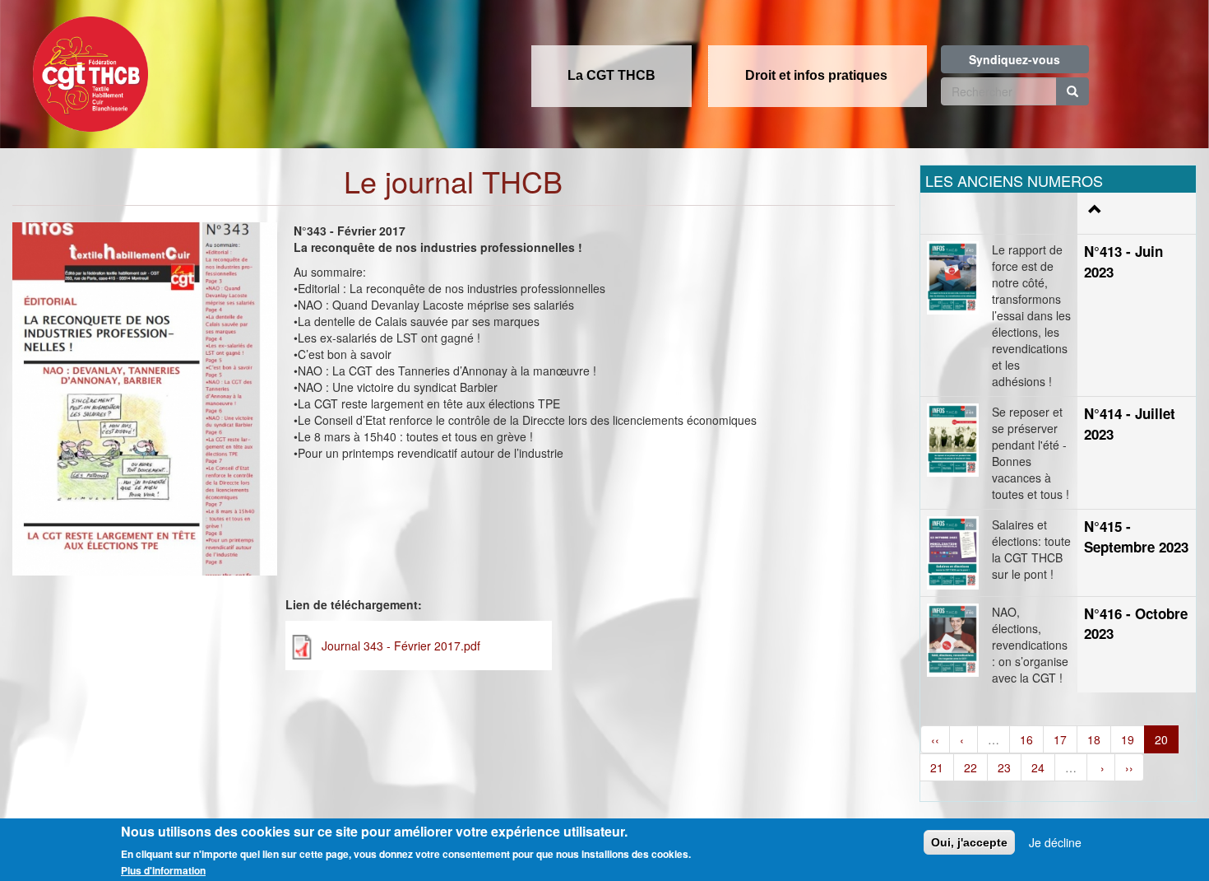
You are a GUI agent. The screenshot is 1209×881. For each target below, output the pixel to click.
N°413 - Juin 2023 (1123, 261)
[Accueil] (86, 69)
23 (1004, 767)
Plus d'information (163, 870)
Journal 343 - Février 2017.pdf (401, 645)
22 (970, 767)
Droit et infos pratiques (816, 75)
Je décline (1055, 842)
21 (936, 767)
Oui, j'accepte (969, 842)
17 (1060, 739)
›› (1129, 767)
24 (1038, 767)
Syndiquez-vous (1014, 59)
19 (1127, 739)
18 (1093, 739)
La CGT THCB (611, 75)
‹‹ (935, 739)
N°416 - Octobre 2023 (1136, 623)
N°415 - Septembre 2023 (1136, 536)
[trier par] (1092, 209)
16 (1026, 739)
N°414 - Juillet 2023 (1129, 423)
